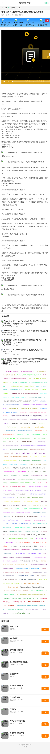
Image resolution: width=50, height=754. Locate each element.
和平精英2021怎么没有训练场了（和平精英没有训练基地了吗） (19, 371)
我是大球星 (14, 626)
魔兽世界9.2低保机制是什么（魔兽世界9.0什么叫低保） (31, 497)
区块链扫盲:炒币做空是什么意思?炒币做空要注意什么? (17, 401)
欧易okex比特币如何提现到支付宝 (28, 350)
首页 (6, 8)
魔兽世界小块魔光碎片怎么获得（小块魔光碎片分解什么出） (31, 453)
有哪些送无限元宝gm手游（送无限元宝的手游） (28, 434)
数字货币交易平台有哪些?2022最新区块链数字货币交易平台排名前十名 (30, 360)
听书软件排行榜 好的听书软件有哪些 (19, 449)
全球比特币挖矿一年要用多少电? (37, 397)
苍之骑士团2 (14, 674)
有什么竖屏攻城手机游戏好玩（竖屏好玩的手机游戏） (23, 482)
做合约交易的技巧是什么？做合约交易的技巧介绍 (16, 456)
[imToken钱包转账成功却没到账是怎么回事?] (6, 333)
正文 (18, 8)
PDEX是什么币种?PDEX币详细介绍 (37, 471)
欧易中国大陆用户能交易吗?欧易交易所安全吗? (22, 386)
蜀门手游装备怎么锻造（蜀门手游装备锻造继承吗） (16, 590)
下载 (45, 629)
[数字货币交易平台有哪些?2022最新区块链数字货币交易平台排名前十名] (6, 361)
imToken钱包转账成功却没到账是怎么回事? (30, 332)
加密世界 (12, 8)
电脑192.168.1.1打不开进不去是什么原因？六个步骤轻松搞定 (24, 531)
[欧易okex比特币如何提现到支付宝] (6, 352)
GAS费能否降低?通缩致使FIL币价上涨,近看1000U (30, 341)
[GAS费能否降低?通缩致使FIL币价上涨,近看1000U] (6, 342)
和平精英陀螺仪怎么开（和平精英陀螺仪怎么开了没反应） (18, 430)
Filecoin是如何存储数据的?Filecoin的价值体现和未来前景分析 (30, 322)
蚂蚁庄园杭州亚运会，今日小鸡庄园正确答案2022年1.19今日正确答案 (21, 598)
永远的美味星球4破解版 (19, 662)
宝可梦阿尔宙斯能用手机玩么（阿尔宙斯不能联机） (16, 475)
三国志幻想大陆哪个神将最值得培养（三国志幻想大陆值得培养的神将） (21, 501)
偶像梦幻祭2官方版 (17, 733)
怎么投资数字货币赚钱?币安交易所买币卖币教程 (27, 568)
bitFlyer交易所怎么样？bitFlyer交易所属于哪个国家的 (25, 393)
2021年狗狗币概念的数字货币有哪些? (21, 613)
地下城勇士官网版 (16, 650)
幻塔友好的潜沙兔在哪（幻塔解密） (26, 575)
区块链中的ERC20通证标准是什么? (28, 579)
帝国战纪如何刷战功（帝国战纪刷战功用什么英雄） (21, 538)
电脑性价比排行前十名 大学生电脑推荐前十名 (30, 460)
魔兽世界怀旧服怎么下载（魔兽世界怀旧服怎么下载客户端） (23, 408)
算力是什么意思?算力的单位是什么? (15, 609)
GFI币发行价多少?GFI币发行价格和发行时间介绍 (18, 523)
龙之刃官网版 (15, 697)
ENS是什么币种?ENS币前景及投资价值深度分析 (29, 375)
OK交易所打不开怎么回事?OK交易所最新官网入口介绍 (27, 553)
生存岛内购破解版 (16, 686)
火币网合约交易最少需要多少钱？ (21, 527)
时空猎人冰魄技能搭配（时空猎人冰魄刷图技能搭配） (25, 516)
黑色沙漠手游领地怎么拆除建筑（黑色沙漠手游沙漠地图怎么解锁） (29, 468)
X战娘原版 (14, 638)
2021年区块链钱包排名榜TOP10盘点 (29, 561)
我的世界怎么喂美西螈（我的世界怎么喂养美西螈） (32, 587)
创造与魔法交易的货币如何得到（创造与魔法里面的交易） (31, 594)
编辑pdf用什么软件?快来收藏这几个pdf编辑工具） (21, 442)
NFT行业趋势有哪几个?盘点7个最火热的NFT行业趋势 (24, 546)
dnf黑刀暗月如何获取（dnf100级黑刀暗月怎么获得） (33, 427)
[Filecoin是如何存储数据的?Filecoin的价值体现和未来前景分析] (6, 323)
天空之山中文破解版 (17, 721)
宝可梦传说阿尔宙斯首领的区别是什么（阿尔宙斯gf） (29, 490)
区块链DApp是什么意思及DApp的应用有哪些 (15, 471)
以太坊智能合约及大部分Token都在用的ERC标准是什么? (28, 509)
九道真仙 (13, 709)
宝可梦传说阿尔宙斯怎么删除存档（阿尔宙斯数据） (24, 423)
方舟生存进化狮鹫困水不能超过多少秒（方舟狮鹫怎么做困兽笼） (26, 415)
